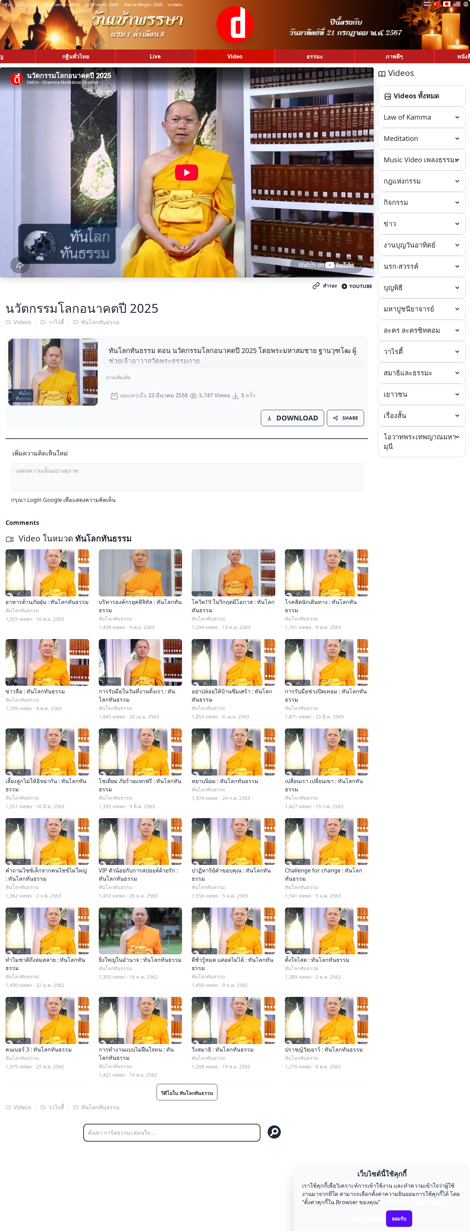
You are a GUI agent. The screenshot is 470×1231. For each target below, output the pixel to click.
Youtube (360, 286)
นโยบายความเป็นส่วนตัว (411, 1202)
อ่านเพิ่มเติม (118, 377)
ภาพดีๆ (394, 56)
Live (155, 56)
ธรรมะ (315, 56)
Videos (22, 322)
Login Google (44, 500)
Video (235, 56)
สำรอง (330, 285)
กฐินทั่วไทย (75, 56)
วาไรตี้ (56, 322)
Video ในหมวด (74, 538)
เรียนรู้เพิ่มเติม (368, 1218)
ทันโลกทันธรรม (100, 322)
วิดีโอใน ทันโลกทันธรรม (187, 1093)
